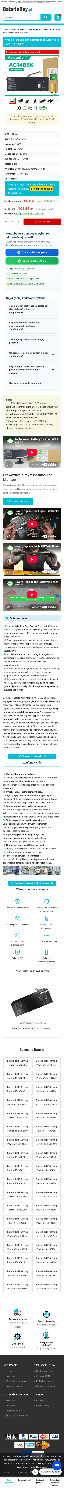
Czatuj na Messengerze (34, 252)
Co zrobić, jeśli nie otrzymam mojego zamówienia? (29, 355)
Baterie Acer (22, 29)
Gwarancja (10, 1376)
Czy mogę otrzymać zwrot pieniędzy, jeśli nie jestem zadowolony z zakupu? (28, 369)
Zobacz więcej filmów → (18, 501)
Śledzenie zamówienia (17, 1415)
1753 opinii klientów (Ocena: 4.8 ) (29, 213)
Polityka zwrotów (45, 1381)
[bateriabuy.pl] (17, 9)
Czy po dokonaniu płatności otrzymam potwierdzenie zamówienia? (24, 326)
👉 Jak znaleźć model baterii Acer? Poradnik (25, 283)
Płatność (10, 1400)
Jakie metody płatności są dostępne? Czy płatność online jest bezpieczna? (28, 309)
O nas (8, 1371)
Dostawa (10, 1405)
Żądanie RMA (43, 1376)
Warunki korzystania (15, 1381)
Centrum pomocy (45, 1371)
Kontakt (40, 1400)
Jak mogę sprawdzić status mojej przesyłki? (26, 341)
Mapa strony (42, 1405)
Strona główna (9, 29)
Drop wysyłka (12, 1410)
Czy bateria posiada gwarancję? (26, 383)
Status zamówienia (46, 1386)
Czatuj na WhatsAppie (34, 261)
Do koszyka (44, 221)
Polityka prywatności (16, 1386)
